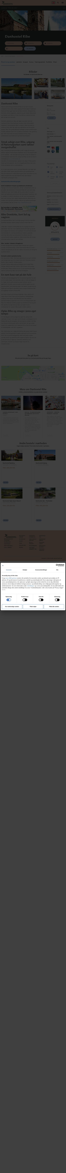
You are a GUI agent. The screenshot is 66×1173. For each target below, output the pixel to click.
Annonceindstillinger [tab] (41, 570)
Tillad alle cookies (54, 606)
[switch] (25, 600)
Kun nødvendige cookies (12, 606)
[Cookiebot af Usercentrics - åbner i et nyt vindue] (57, 565)
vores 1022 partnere (11, 578)
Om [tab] (57, 570)
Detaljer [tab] (25, 570)
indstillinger (30, 585)
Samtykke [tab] (9, 570)
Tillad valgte (33, 606)
